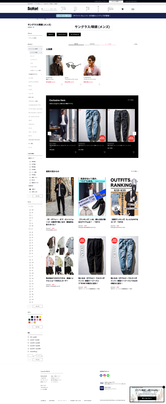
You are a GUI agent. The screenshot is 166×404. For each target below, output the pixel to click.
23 (32, 265)
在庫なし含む (34, 191)
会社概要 (42, 400)
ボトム (30, 85)
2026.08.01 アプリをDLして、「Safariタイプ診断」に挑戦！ (43, 4)
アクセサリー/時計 (33, 101)
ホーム (29, 19)
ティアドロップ (75, 34)
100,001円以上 (33, 351)
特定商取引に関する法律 (75, 400)
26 (32, 281)
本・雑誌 (31, 143)
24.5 (33, 273)
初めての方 (43, 385)
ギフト (30, 136)
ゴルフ (30, 120)
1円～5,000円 (33, 337)
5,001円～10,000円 (34, 340)
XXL (32, 225)
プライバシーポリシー (62, 400)
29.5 (33, 299)
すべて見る (131, 100)
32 (32, 242)
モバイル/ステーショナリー (35, 112)
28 (32, 232)
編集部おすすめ (35, 182)
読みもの (98, 9)
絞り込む (38, 196)
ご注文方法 (43, 378)
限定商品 (34, 167)
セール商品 (34, 172)
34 (32, 248)
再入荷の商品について (56, 380)
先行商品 (34, 164)
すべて (76, 44)
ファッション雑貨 (34, 19)
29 (32, 235)
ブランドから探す (75, 9)
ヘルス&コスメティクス (34, 105)
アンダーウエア (33, 66)
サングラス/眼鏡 (33, 52)
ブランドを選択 (32, 38)
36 (32, 253)
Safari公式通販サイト (116, 1)
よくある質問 (44, 389)
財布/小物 (31, 97)
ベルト (31, 63)
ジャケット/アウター (34, 82)
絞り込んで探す (87, 9)
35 (32, 250)
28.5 (33, 294)
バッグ (30, 89)
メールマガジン (54, 382)
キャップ (32, 56)
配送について (44, 382)
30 (32, 237)
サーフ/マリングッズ (34, 116)
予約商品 (34, 174)
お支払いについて (55, 378)
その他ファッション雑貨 (35, 70)
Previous (49, 133)
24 (32, 270)
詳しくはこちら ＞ (147, 398)
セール (30, 147)
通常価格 (92, 44)
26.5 (33, 283)
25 (32, 275)
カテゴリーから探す (63, 9)
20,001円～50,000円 (35, 345)
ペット (30, 128)
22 (32, 259)
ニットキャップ (33, 59)
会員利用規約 (52, 400)
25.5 (33, 278)
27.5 (33, 289)
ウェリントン (62, 34)
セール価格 (108, 44)
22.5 (33, 262)
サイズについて (44, 380)
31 (32, 240)
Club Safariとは (44, 387)
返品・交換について (55, 376)
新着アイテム (34, 177)
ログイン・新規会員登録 (110, 9)
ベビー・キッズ (32, 132)
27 (32, 286)
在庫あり (34, 189)
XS (32, 212)
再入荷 (33, 180)
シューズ (31, 93)
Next (134, 133)
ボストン (51, 34)
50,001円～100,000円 (35, 348)
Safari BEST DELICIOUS (131, 1)
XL (32, 223)
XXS (33, 210)
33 (32, 245)
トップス (31, 78)
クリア (30, 196)
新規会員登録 (44, 376)
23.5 (33, 267)
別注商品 (34, 169)
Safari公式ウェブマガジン (101, 1)
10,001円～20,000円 (35, 343)
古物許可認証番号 (87, 400)
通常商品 (34, 161)
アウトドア (31, 124)
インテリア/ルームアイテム (35, 109)
